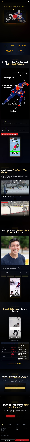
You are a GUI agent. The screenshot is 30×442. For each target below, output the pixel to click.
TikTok (5, 435)
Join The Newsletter (15, 388)
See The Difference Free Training (15, 363)
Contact (17, 429)
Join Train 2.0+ (22, 440)
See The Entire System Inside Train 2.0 (9, 134)
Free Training (7, 440)
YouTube (8, 435)
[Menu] (28, 1)
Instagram (2, 435)
